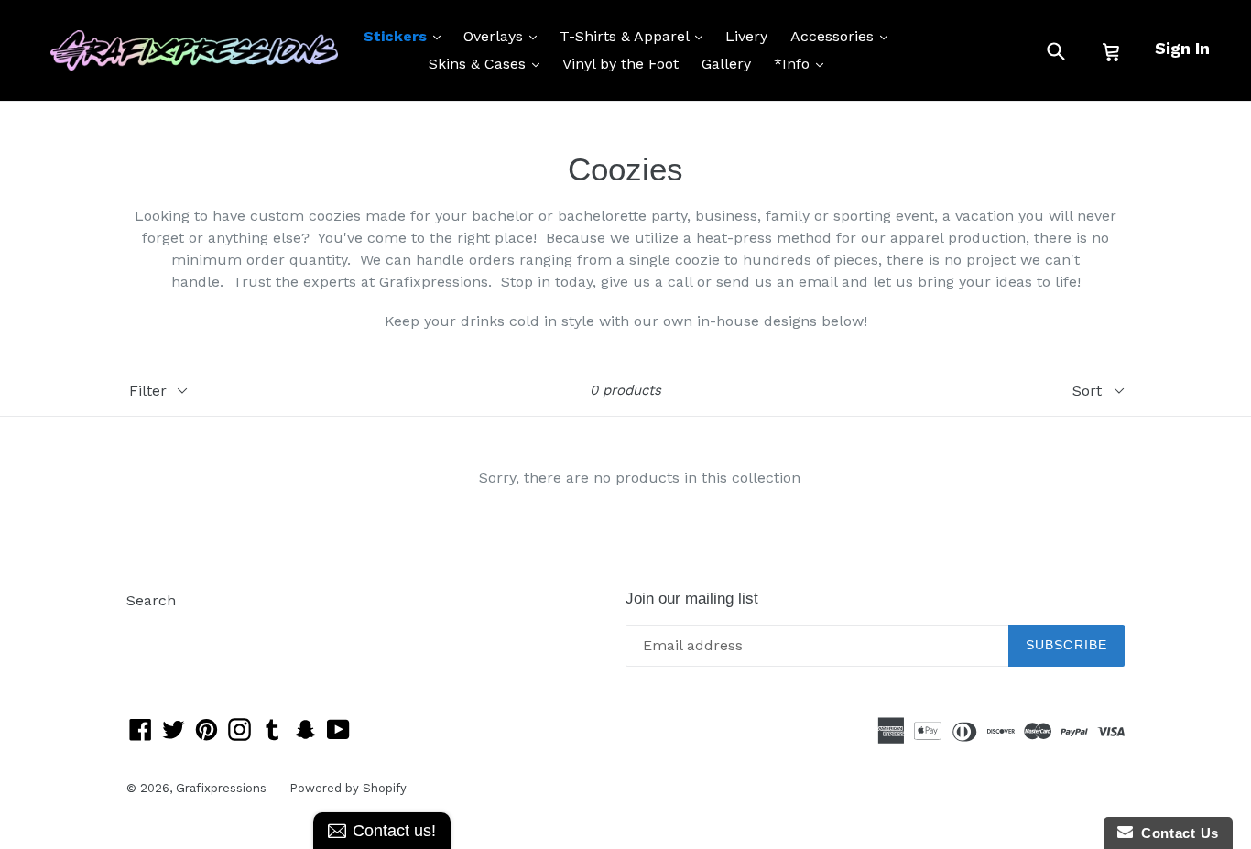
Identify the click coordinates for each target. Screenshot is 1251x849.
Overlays (504, 36)
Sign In (1182, 48)
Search (151, 600)
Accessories (843, 36)
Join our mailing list (692, 598)
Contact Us (1176, 833)
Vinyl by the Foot (620, 63)
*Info (803, 63)
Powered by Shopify (348, 788)
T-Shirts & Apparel (636, 36)
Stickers (407, 36)
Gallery (726, 63)
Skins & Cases (489, 63)
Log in (147, 628)
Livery (746, 36)
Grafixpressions (221, 788)
